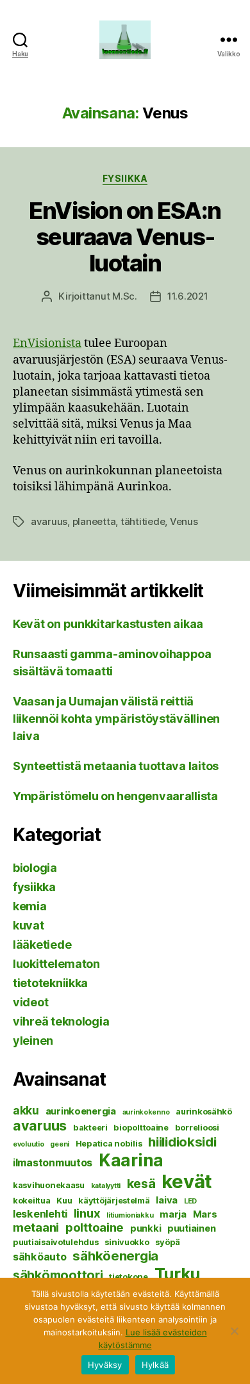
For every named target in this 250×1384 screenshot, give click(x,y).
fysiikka (125, 178)
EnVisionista (47, 343)
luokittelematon (56, 963)
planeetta (94, 521)
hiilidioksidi (182, 1142)
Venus (184, 521)
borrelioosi (197, 1127)
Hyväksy (105, 1365)
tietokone (128, 1276)
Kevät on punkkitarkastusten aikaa (108, 624)
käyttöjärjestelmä (113, 1200)
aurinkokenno (146, 1112)
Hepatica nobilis (109, 1143)
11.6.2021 (187, 296)
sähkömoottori (58, 1275)
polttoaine (94, 1227)
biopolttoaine (141, 1127)
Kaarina (131, 1160)
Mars (205, 1214)
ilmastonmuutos (52, 1162)
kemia (30, 906)
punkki (145, 1228)
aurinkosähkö (204, 1111)
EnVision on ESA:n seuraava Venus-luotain (125, 237)
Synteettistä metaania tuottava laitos (116, 766)
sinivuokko (126, 1242)
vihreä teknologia (61, 1021)
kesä (141, 1183)
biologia (35, 867)
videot (30, 1002)
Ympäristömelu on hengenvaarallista (115, 796)
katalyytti (106, 1186)
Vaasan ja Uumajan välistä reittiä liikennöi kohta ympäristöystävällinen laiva (116, 719)
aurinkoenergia (81, 1111)
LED (190, 1201)
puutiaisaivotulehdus (56, 1242)
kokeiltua (32, 1200)
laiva (167, 1200)
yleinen (33, 1040)
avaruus (49, 521)
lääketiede (42, 944)
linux (87, 1213)
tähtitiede (143, 521)
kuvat (28, 925)
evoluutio (28, 1144)
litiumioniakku (129, 1215)
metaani (36, 1227)
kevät (187, 1181)
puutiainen (191, 1228)
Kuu (64, 1200)
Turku (177, 1273)
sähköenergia (115, 1256)
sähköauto (40, 1256)
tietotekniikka (50, 983)
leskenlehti (40, 1213)
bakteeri (90, 1127)
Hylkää (155, 1365)
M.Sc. (124, 296)
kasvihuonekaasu (49, 1185)
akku (26, 1110)
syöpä (167, 1242)
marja (173, 1214)
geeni (59, 1144)
